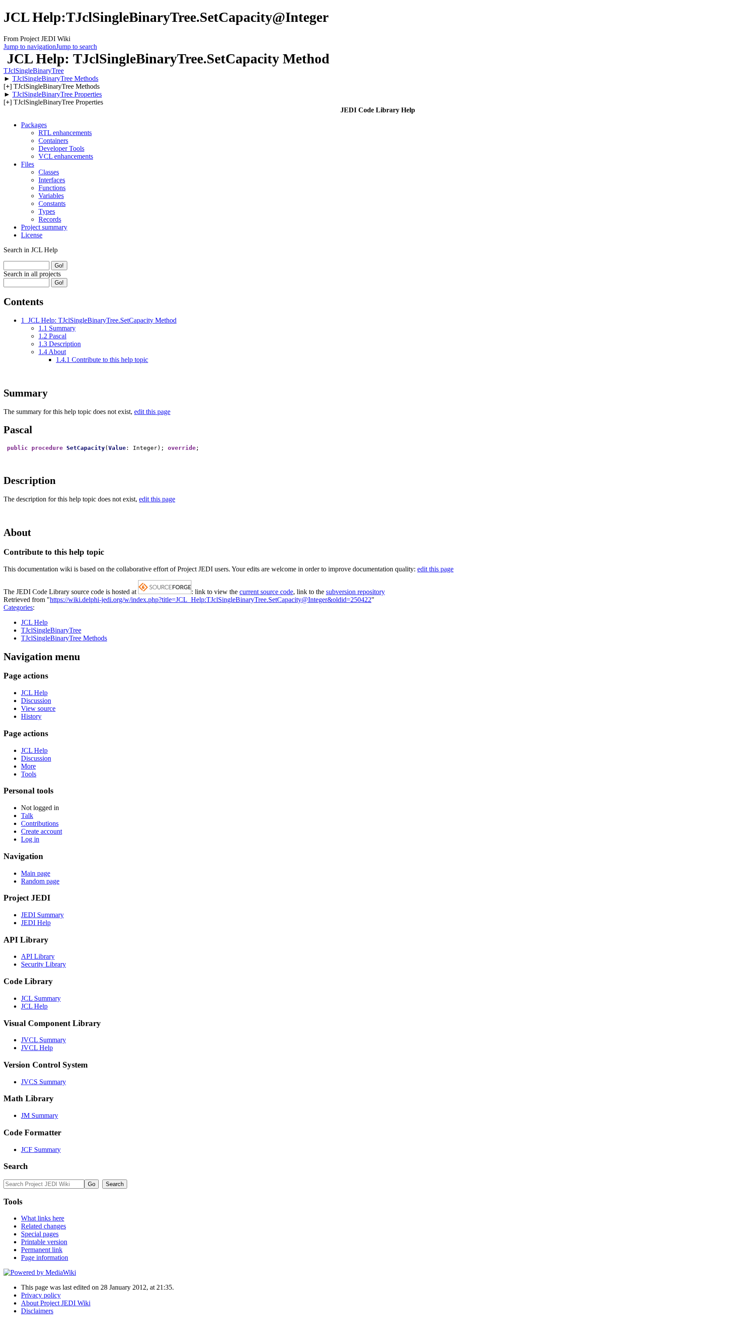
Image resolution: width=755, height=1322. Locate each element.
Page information (44, 1257)
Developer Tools (61, 148)
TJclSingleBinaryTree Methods (55, 78)
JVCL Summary (43, 1040)
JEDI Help (36, 922)
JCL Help (34, 622)
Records (49, 219)
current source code (266, 591)
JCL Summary (41, 998)
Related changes (43, 1226)
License (31, 235)
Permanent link (41, 1249)
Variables (51, 195)
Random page (40, 881)
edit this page (152, 411)
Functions (52, 187)
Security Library (43, 964)
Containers (53, 140)
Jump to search (76, 46)
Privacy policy (41, 1295)
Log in (30, 839)
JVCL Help (37, 1047)
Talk (27, 815)
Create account (41, 831)
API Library (38, 956)
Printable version (44, 1241)
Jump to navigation (29, 46)
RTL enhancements (65, 132)
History (31, 716)
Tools (28, 774)
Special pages (40, 1234)
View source (38, 708)
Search (15, 1166)
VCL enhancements (65, 156)
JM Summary (39, 1115)
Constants (52, 203)
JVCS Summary (43, 1081)
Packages (34, 125)
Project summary (44, 227)
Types (46, 211)
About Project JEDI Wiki (55, 1303)
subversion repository (355, 591)
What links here (42, 1218)
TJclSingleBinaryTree (33, 70)
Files (27, 164)
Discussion (36, 700)
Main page (35, 873)
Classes (48, 172)
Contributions (40, 823)
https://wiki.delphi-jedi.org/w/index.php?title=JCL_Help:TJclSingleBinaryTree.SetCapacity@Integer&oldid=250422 (210, 599)
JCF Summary (41, 1149)
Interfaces (51, 180)
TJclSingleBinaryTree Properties (57, 94)
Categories (18, 607)
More (28, 766)
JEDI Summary (42, 914)
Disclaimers (37, 1311)
